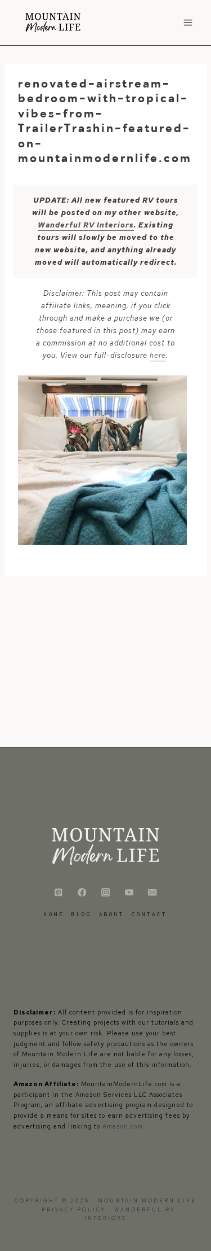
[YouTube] (129, 892)
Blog (81, 914)
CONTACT (149, 914)
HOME (54, 914)
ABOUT (111, 914)
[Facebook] (82, 892)
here (158, 355)
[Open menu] (187, 22)
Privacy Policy (75, 1209)
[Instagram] (105, 892)
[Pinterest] (58, 892)
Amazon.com (122, 1126)
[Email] (152, 892)
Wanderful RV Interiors (86, 225)
